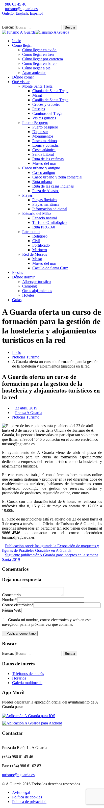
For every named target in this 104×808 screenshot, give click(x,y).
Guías (16, 300)
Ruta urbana (42, 181)
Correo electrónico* (18, 605)
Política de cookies (27, 797)
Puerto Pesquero (35, 122)
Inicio (16, 41)
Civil (36, 241)
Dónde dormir (23, 277)
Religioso (39, 236)
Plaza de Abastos (45, 191)
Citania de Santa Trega (50, 91)
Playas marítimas (45, 204)
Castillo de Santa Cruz (50, 268)
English (22, 13)
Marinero (39, 250)
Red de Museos (34, 254)
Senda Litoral (43, 154)
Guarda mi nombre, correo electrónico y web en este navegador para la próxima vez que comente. (46, 622)
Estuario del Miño (36, 213)
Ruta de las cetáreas (48, 159)
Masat (37, 95)
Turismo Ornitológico (49, 222)
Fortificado (41, 245)
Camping (29, 286)
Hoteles (28, 295)
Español (36, 13)
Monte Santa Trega (37, 86)
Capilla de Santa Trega (50, 100)
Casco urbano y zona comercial (57, 177)
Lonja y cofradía (45, 145)
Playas (27, 195)
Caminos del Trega (47, 113)
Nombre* (9, 599)
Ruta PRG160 (43, 227)
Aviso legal (21, 792)
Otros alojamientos (37, 291)
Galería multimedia (27, 683)
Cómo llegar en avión (39, 50)
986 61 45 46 (15, 4)
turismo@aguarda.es (21, 9)
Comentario (11, 595)
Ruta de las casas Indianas (53, 186)
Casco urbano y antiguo (41, 168)
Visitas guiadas (44, 118)
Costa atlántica (44, 150)
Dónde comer (23, 77)
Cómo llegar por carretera (42, 59)
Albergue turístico (36, 281)
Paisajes (38, 109)
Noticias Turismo (25, 357)
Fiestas (17, 272)
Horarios (19, 678)
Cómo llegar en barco (39, 63)
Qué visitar (21, 82)
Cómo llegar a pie (36, 68)
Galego (8, 13)
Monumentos (42, 136)
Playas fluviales (44, 200)
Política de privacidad (29, 801)
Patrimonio (31, 231)
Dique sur (40, 131)
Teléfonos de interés (28, 673)
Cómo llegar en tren (38, 54)
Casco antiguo (43, 172)
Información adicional (49, 209)
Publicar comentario (21, 633)
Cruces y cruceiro (46, 104)
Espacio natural (44, 218)
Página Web (11, 610)
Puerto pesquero (45, 127)
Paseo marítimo (44, 141)
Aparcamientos (34, 72)
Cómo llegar (22, 45)
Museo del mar (44, 163)
